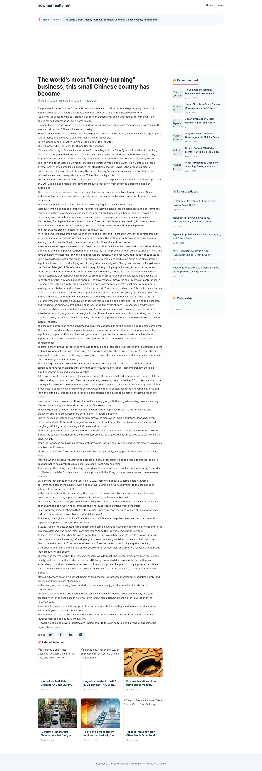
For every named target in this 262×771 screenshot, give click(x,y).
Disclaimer (137, 763)
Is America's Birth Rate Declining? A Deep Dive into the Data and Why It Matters (56, 685)
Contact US (102, 763)
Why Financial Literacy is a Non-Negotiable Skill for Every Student (202, 137)
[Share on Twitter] (51, 635)
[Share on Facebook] (61, 635)
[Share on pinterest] (81, 635)
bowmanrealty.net (54, 5)
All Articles (160, 763)
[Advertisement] (131, 48)
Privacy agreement (120, 763)
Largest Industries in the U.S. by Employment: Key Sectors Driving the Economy (100, 685)
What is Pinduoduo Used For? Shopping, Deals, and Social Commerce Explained (201, 166)
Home (209, 5)
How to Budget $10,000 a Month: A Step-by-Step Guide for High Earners (201, 152)
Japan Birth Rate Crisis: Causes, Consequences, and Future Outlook (203, 108)
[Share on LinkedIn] (71, 635)
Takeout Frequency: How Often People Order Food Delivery (140, 735)
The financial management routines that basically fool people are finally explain (98, 735)
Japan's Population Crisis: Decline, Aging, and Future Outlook (200, 122)
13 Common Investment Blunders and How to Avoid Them (200, 93)
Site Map (148, 763)
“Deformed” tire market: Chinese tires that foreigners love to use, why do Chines (57, 735)
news (221, 5)
